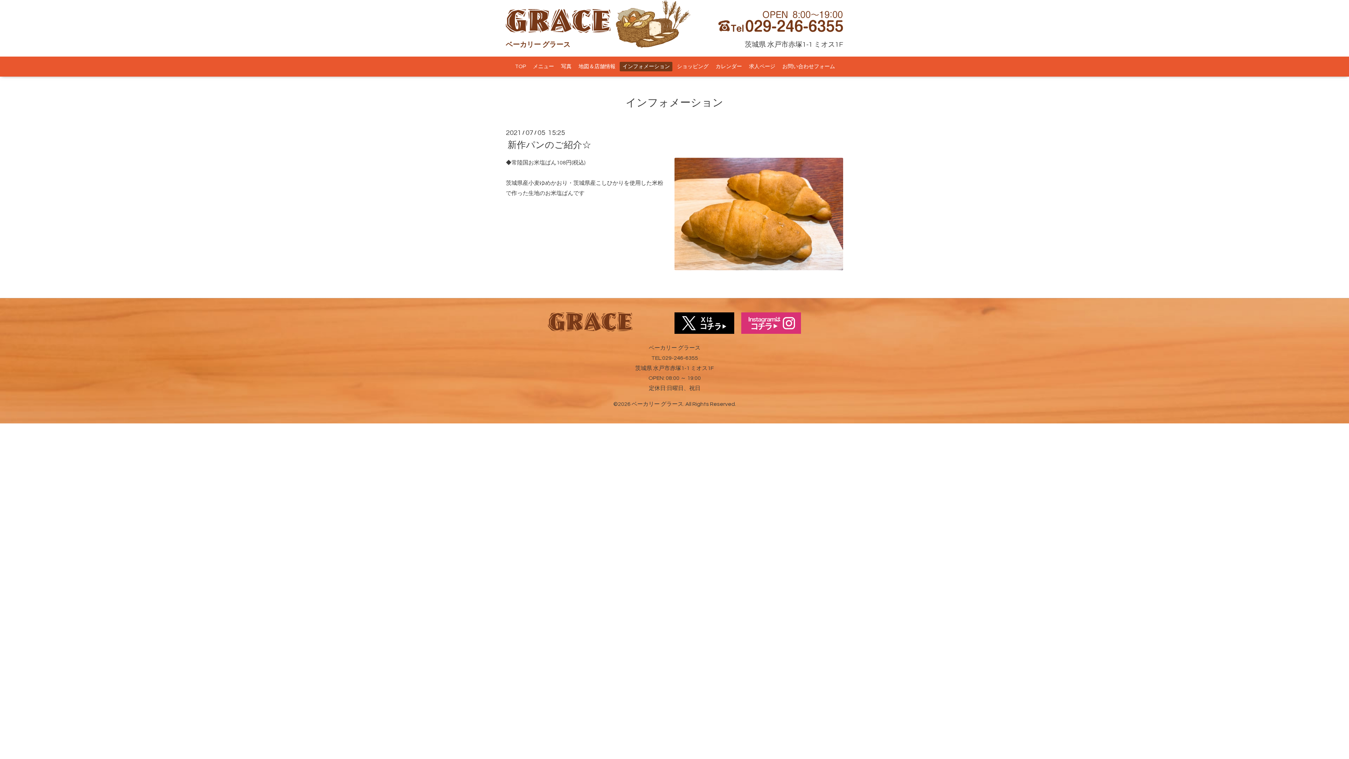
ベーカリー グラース (657, 404)
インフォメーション (646, 66)
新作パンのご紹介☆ (549, 145)
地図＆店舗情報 (597, 66)
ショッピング (693, 66)
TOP (520, 66)
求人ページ (762, 66)
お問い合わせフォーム (808, 66)
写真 (566, 66)
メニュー (543, 66)
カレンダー (729, 66)
